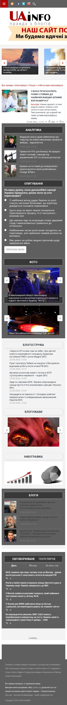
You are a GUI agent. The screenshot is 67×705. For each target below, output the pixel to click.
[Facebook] (17, 4)
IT (49, 668)
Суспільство (43, 665)
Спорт (7, 672)
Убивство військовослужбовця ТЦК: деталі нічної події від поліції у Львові (31, 334)
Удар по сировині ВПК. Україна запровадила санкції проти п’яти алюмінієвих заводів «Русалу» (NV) (35, 385)
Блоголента (48, 672)
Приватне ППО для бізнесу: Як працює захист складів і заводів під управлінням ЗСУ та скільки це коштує (40, 154)
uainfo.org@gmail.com (43, 695)
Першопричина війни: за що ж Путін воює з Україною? (38, 518)
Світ (7, 668)
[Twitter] (23, 4)
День (14, 565)
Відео (20, 672)
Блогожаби (33, 411)
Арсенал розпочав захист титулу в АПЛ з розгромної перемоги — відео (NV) (30, 374)
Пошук (32, 85)
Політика (32, 665)
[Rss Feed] (12, 4)
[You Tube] (28, 4)
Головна (8, 665)
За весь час (52, 565)
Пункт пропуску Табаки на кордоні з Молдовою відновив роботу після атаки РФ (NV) (34, 364)
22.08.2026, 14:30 (17, 359)
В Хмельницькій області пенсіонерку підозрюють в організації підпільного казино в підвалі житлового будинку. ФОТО (33, 298)
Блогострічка (33, 345)
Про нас (8, 695)
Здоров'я (55, 668)
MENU (4, 4)
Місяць (33, 565)
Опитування (33, 183)
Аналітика (33, 130)
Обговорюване (23, 559)
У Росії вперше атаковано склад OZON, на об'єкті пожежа (16, 70)
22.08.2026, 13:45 (17, 391)
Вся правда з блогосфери (14, 85)
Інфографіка (33, 456)
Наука (22, 668)
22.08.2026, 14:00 (17, 378)
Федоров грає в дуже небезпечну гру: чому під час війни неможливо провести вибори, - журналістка (41, 140)
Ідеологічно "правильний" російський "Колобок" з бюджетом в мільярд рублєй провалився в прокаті (39, 534)
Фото (33, 262)
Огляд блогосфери (33, 672)
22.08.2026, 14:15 (17, 369)
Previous (3, 63)
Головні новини (20, 665)
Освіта (38, 668)
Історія (30, 668)
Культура (14, 668)
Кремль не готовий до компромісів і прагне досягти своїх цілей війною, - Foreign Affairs (39, 169)
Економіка (55, 665)
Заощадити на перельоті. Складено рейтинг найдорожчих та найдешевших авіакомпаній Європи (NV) (32, 397)
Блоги (33, 495)
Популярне (47, 559)
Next (63, 63)
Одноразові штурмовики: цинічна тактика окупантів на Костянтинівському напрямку (37, 505)
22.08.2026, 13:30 (17, 403)
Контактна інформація (23, 695)
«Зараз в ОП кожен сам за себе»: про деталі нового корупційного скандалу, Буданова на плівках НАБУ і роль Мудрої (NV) (32, 354)
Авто (44, 668)
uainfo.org (37, 687)
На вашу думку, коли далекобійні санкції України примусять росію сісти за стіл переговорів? (30, 192)
